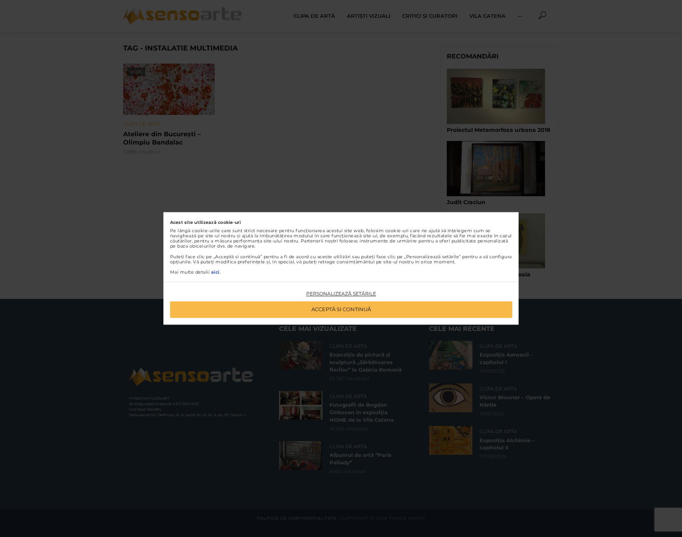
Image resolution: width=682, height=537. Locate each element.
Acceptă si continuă (341, 309)
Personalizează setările (341, 294)
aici (215, 272)
